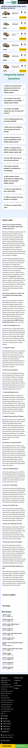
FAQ (16, 683)
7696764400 (6, 746)
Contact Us (18, 685)
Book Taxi (23, 2)
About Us (18, 680)
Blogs (17, 688)
